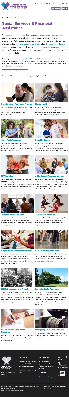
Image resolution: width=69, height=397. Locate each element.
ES (49, 4)
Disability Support (43, 140)
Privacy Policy (47, 388)
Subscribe (43, 372)
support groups (22, 44)
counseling (46, 47)
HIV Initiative (7, 176)
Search (34, 4)
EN (47, 4)
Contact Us (21, 372)
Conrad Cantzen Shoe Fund (47, 250)
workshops (36, 44)
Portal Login (56, 8)
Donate (64, 8)
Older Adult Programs (11, 140)
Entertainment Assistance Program (16, 104)
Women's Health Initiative (12, 214)
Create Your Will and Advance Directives (14, 330)
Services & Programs (7, 17)
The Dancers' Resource (45, 214)
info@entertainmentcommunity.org (27, 370)
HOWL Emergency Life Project (14, 289)
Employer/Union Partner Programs (16, 250)
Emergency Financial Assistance (49, 329)
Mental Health (41, 104)
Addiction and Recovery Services (49, 176)
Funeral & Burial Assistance (47, 289)
